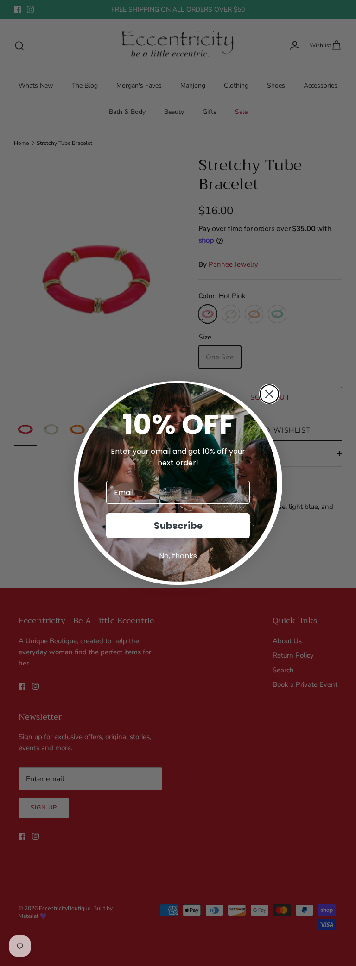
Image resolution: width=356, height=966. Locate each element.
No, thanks (178, 556)
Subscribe (178, 525)
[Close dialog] (269, 394)
